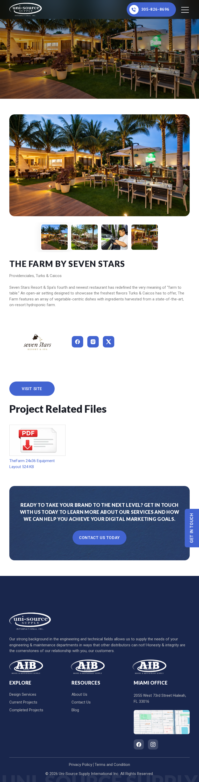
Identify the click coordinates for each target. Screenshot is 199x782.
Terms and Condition (112, 764)
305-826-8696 (155, 9)
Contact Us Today (99, 537)
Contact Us (81, 702)
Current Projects (23, 702)
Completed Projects (26, 710)
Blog (75, 710)
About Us (79, 694)
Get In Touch (191, 528)
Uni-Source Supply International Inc (88, 773)
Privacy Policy (80, 764)
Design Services (22, 694)
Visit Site (32, 388)
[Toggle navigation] (185, 9)
